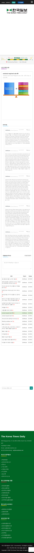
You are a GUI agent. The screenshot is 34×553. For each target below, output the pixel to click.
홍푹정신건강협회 (7, 509)
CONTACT (8, 2)
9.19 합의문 (5, 334)
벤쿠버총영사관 (6, 528)
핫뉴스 (4, 464)
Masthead (4, 459)
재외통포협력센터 (7, 537)
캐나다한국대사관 (7, 530)
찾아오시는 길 (6, 476)
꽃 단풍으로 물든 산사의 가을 (9, 279)
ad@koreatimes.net (18, 450)
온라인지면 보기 (6, 462)
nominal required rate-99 (8, 313)
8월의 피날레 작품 (7, 337)
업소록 (4, 474)
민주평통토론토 (6, 535)
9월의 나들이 (5, 331)
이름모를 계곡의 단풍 (7, 310)
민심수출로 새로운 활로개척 (9, 339)
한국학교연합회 (6, 490)
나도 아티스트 (22, 62)
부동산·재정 (5, 469)
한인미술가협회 (6, 497)
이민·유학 (4, 466)
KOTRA (4, 533)
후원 (13, 2)
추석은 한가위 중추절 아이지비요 (10, 318)
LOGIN (3, 2)
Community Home (12, 62)
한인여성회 (5, 495)
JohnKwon (11, 130)
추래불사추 (5, 307)
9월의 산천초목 (6, 324)
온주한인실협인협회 (7, 500)
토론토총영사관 (6, 523)
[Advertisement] (17, 35)
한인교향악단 (5, 488)
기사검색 (20, 2)
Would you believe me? (8, 321)
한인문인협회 (5, 485)
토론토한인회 (5, 492)
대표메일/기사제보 (5, 445)
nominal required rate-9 (8, 315)
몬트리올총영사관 (7, 525)
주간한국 (4, 471)
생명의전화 (5, 511)
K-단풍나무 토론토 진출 (8, 342)
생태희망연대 (5, 514)
